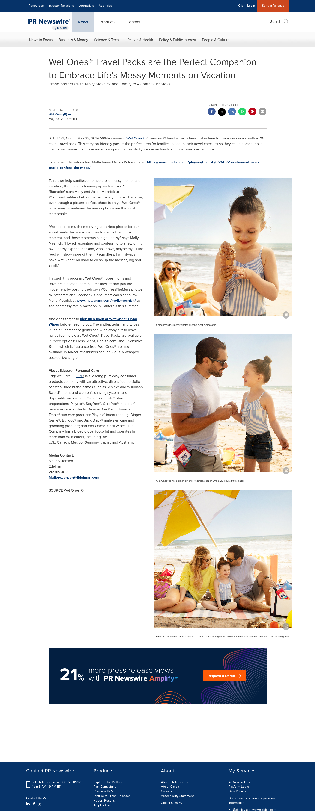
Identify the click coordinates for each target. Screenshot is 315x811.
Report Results (104, 800)
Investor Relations (61, 5)
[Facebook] (34, 804)
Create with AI (103, 791)
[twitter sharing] (222, 112)
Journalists (86, 5)
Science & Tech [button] (106, 39)
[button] (223, 247)
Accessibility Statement (177, 795)
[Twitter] (39, 804)
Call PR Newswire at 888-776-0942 (56, 782)
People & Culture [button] (215, 39)
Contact (133, 22)
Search (275, 21)
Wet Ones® (135, 138)
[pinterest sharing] (252, 112)
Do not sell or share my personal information (252, 800)
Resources (36, 5)
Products (107, 22)
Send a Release (273, 5)
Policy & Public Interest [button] (177, 39)
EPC (79, 376)
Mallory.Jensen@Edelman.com (74, 477)
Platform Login (239, 786)
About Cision (170, 786)
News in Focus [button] (41, 39)
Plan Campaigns (105, 786)
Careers (166, 791)
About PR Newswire (175, 782)
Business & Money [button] (73, 39)
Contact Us (34, 798)
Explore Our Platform (108, 782)
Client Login (246, 5)
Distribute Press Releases (112, 795)
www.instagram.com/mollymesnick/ (106, 300)
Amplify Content (105, 805)
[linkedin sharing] (232, 112)
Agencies (105, 5)
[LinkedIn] (28, 804)
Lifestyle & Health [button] (139, 39)
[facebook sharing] (212, 112)
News (83, 22)
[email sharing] (262, 112)
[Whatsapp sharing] (242, 112)
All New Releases (241, 782)
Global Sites (170, 803)
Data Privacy (237, 791)
